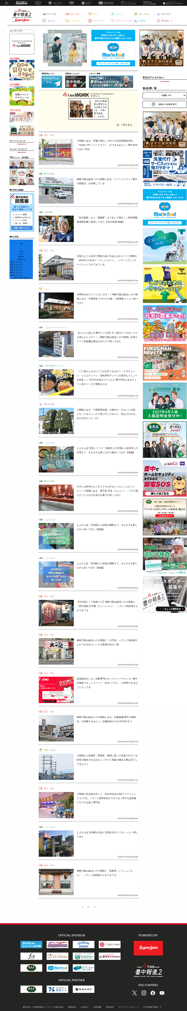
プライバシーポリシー (128, 1007)
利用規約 (110, 1007)
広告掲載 (97, 1007)
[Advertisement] (165, 659)
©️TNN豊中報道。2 (152, 1007)
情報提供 (72, 1007)
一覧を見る (126, 125)
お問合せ (84, 1007)
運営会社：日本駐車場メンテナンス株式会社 (43, 1007)
